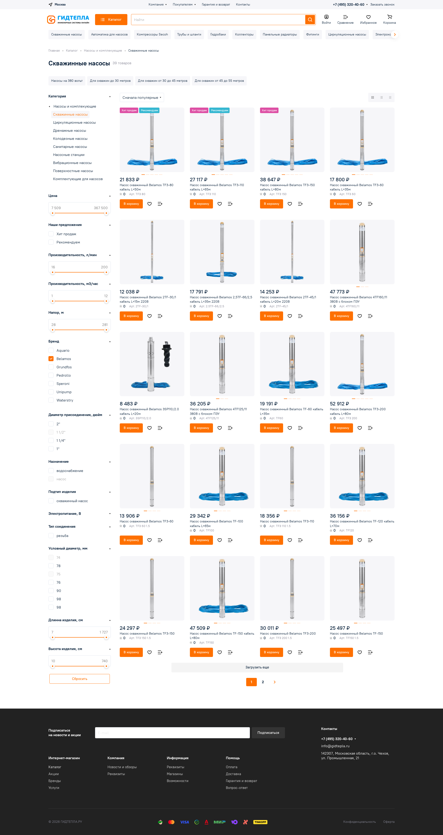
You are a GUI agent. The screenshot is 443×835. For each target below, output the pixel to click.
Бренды (54, 781)
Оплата (231, 767)
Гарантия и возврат (241, 781)
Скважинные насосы (70, 114)
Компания (116, 758)
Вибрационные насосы (72, 163)
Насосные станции (68, 154)
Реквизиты (116, 774)
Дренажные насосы (69, 130)
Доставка (233, 774)
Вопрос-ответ (237, 788)
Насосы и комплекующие (75, 106)
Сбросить (79, 679)
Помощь (233, 758)
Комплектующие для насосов (78, 179)
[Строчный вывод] (381, 97)
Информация (178, 758)
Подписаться (268, 732)
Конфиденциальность (359, 822)
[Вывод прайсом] (390, 97)
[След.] (274, 682)
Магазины (175, 774)
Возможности (178, 781)
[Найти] (310, 19)
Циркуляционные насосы (74, 122)
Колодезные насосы (70, 138)
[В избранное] (149, 204)
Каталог (54, 767)
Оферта (389, 822)
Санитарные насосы (70, 146)
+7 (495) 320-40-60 (348, 5)
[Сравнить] (160, 204)
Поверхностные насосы (73, 171)
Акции (53, 774)
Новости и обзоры (122, 767)
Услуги (53, 788)
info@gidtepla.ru (335, 746)
